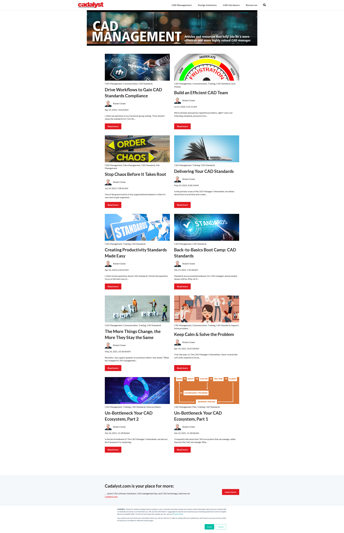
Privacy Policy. (178, 514)
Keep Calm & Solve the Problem (204, 334)
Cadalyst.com (111, 496)
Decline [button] (221, 527)
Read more (113, 126)
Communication (130, 83)
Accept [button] (209, 527)
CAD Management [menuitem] (182, 5)
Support (235, 325)
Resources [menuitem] (252, 5)
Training (211, 83)
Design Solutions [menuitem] (207, 5)
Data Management (131, 165)
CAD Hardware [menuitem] (231, 5)
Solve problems (181, 328)
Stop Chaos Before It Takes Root (135, 174)
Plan (194, 407)
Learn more (230, 492)
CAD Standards (145, 83)
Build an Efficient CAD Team (201, 92)
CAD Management (113, 83)
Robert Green (119, 103)
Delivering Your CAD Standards (204, 171)
